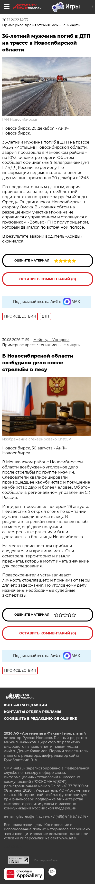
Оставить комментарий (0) (47, 279)
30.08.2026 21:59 (15, 340)
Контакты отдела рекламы (32, 711)
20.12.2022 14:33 (15, 20)
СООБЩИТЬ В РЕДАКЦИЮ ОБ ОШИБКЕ (40, 718)
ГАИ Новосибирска (19, 119)
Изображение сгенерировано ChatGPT (37, 439)
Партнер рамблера (45, 860)
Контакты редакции (25, 705)
